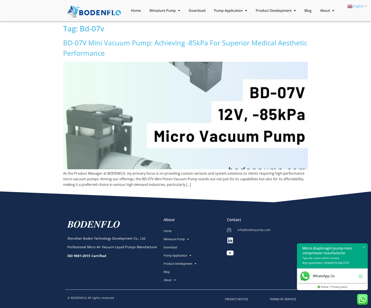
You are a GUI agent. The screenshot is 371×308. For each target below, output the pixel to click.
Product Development (274, 10)
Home (136, 10)
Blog (308, 10)
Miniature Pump (162, 10)
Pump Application (228, 10)
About (325, 10)
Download (197, 10)
